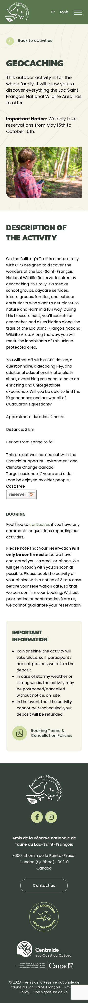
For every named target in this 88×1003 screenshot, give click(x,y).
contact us (39, 524)
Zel (66, 992)
